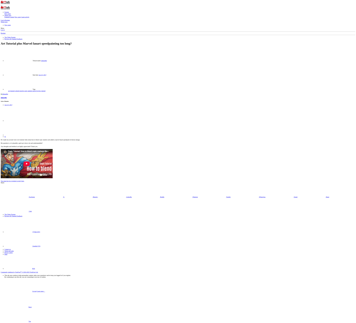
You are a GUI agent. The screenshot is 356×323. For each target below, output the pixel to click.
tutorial (43, 91)
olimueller (44, 60)
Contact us (7, 249)
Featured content (9, 17)
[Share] (18, 120)
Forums (6, 12)
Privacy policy (8, 252)
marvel (35, 91)
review (39, 91)
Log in (3, 30)
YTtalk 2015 (36, 232)
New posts (7, 14)
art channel (11, 91)
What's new (7, 15)
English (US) (36, 246)
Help (5, 254)
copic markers (28, 91)
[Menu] (1, 5)
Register (3, 33)
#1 (5, 136)
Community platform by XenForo (19, 272)
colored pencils (19, 91)
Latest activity (25, 17)
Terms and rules (9, 251)
